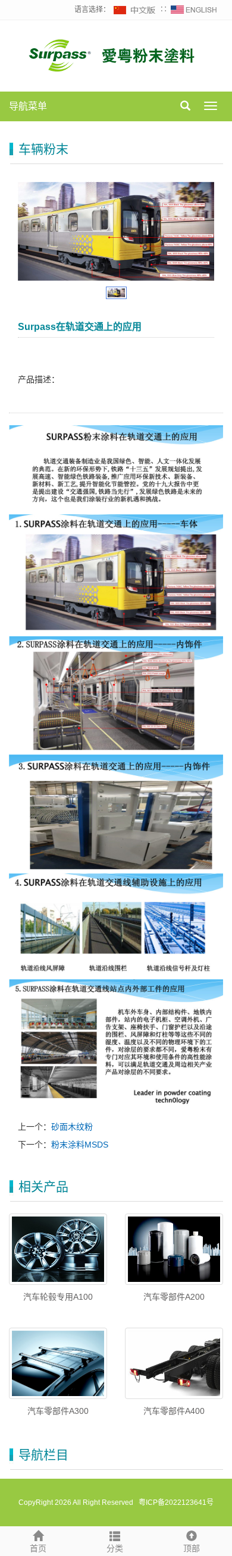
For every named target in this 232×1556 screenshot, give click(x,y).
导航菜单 (28, 106)
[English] (194, 9)
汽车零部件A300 (58, 1411)
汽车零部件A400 (174, 1411)
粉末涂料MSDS (79, 1144)
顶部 (191, 1548)
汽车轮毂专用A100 (58, 1297)
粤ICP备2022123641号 (175, 1502)
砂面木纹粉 (72, 1126)
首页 (38, 1548)
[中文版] (135, 9)
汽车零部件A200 (174, 1297)
